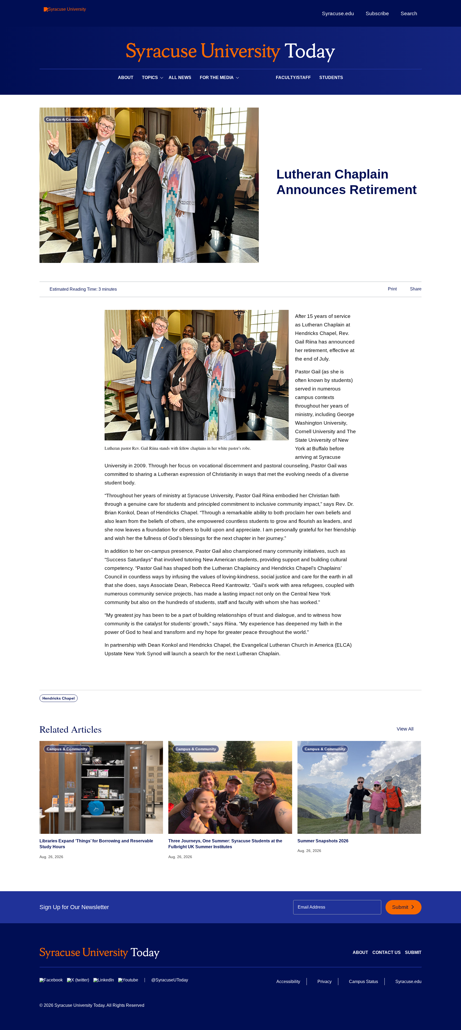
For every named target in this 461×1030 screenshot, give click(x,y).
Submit (401, 907)
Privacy (324, 981)
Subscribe (377, 13)
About (125, 77)
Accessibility (288, 981)
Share (415, 289)
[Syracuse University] (77, 13)
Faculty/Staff (293, 77)
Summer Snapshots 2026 (322, 841)
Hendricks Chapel (58, 698)
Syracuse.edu (338, 13)
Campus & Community (66, 119)
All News (180, 77)
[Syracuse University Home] (230, 50)
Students (331, 77)
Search (409, 13)
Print (392, 289)
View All (405, 729)
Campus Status (363, 981)
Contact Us (386, 952)
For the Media (217, 77)
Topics (150, 77)
